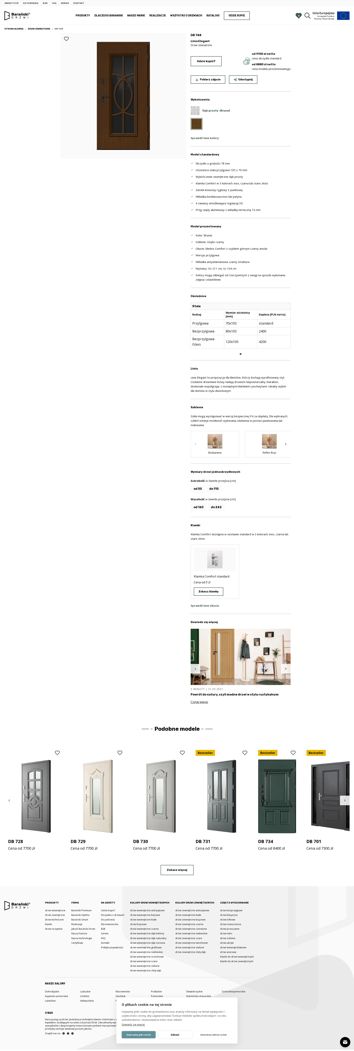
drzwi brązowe (138, 924)
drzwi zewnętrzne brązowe (190, 919)
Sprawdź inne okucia (205, 605)
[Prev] (195, 444)
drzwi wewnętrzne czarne (144, 928)
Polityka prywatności (112, 947)
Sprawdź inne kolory (205, 138)
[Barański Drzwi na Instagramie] (68, 1033)
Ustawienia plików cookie (213, 1034)
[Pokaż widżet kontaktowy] (345, 1042)
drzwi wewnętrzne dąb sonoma (147, 942)
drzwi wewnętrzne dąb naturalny (148, 938)
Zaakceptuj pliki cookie (138, 1034)
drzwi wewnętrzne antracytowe (147, 910)
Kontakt (78, 3)
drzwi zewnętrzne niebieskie (191, 933)
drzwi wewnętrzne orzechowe (147, 956)
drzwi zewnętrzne (55, 915)
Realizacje (157, 15)
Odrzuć (175, 1034)
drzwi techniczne (54, 919)
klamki (48, 924)
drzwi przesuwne (230, 928)
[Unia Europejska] (331, 15)
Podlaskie (156, 991)
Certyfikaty (77, 942)
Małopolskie (87, 1000)
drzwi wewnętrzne (55, 910)
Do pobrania (30, 3)
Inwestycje (11, 3)
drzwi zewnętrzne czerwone (191, 928)
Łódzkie (84, 996)
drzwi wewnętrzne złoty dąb (145, 970)
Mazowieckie (123, 991)
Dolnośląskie (52, 991)
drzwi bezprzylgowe (231, 910)
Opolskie (121, 996)
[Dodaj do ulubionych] (66, 39)
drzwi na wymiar (54, 928)
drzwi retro (226, 933)
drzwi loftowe (227, 919)
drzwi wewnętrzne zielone (144, 965)
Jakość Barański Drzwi (83, 928)
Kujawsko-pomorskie (56, 996)
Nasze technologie (81, 938)
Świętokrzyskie (194, 991)
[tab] (241, 354)
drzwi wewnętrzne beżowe (145, 915)
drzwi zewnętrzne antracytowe (192, 910)
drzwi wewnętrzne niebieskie (146, 952)
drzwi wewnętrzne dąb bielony (147, 933)
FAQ (54, 3)
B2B (45, 3)
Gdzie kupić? (206, 61)
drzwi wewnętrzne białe (143, 919)
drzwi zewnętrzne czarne (189, 924)
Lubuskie (85, 991)
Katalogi (212, 15)
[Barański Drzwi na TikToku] (72, 1033)
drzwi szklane (227, 938)
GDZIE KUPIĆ (237, 15)
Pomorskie (157, 996)
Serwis (65, 3)
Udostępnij (245, 79)
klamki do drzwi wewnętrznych (237, 956)
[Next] (286, 444)
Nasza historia (79, 933)
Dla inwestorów (109, 924)
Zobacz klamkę (208, 591)
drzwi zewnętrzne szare (188, 938)
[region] (241, 328)
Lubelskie (50, 1000)
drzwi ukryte (227, 942)
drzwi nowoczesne (230, 924)
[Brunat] (196, 124)
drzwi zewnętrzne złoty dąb (190, 952)
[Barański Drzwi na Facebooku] (64, 1033)
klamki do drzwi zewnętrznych (236, 961)
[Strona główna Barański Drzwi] (17, 15)
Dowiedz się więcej (133, 1024)
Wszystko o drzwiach (186, 15)
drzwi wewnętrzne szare (143, 961)
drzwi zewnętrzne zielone (189, 947)
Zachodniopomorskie (233, 991)
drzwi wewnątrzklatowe (233, 947)
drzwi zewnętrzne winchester (191, 942)
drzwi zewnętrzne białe (188, 915)
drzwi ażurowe (228, 952)
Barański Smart (79, 919)
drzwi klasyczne (229, 915)
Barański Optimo (80, 915)
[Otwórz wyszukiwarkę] (307, 15)
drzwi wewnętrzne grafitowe (146, 947)
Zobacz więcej (177, 870)
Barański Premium (81, 910)
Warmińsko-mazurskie (198, 996)
